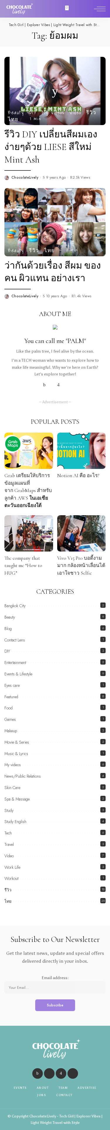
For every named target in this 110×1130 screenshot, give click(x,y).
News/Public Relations (22, 776)
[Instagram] (58, 385)
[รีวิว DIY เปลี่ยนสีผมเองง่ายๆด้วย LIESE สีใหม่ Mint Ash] (55, 90)
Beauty (16, 112)
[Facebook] (44, 385)
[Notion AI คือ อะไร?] (81, 451)
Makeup (10, 731)
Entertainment (15, 662)
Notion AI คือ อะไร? (78, 475)
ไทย (13, 119)
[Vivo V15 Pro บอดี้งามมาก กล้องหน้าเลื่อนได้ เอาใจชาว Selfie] (81, 533)
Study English (15, 822)
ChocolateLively (24, 177)
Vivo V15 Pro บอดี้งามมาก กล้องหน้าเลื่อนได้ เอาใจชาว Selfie (81, 565)
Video (75, 112)
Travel (9, 844)
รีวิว (91, 112)
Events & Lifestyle (18, 674)
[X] (51, 385)
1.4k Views (82, 296)
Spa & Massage (17, 799)
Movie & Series (16, 742)
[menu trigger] (100, 9)
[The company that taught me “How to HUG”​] (28, 533)
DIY (33, 112)
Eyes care (12, 685)
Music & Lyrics (16, 754)
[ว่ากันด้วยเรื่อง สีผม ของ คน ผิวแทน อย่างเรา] (55, 221)
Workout (11, 878)
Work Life (12, 867)
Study (8, 810)
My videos (53, 112)
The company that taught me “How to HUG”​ (23, 565)
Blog (8, 628)
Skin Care (12, 788)
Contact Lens (14, 640)
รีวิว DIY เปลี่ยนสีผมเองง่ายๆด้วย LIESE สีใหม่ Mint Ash (50, 147)
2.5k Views (81, 177)
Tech (8, 833)
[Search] (87, 9)
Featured (11, 697)
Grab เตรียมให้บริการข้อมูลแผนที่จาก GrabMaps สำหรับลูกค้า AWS (28, 490)
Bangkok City (15, 606)
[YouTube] (65, 385)
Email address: (55, 977)
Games (10, 719)
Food (8, 708)
